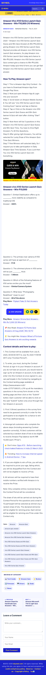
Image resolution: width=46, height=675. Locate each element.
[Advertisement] (23, 231)
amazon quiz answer (12, 529)
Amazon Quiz (8, 29)
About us (29, 669)
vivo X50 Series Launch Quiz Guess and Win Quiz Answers (21, 560)
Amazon (12, 524)
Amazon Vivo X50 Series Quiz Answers (18, 537)
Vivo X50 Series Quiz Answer (14, 566)
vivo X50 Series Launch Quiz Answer (17, 550)
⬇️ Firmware (9, 584)
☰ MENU (4, 8)
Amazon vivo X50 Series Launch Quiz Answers (20, 533)
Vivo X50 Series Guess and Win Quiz (17, 541)
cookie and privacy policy (15, 669)
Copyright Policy (22, 671)
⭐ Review (37, 579)
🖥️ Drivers (21, 584)
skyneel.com (18, 664)
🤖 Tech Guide (10, 579)
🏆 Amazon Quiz (25, 579)
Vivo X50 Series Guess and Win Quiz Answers (20, 546)
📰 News (8, 588)
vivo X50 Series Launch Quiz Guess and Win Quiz (21, 554)
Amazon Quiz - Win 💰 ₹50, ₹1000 (27, 13)
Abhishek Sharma (21, 29)
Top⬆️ (32, 671)
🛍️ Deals (30, 584)
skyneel (5, 3)
